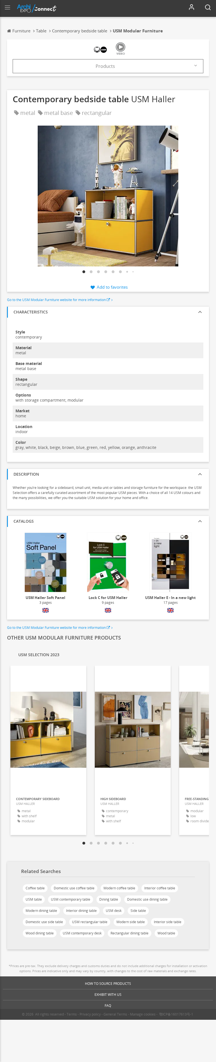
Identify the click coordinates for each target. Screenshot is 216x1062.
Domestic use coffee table (74, 888)
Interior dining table (81, 910)
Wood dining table (40, 933)
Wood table (166, 933)
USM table (34, 899)
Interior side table (167, 921)
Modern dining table (41, 910)
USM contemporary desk (82, 933)
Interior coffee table (159, 888)
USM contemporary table (70, 899)
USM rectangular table (89, 921)
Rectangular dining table (129, 933)
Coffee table (35, 888)
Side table (138, 910)
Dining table (108, 899)
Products (105, 66)
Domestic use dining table (147, 899)
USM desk (114, 910)
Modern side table (130, 921)
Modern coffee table (119, 888)
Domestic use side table (44, 921)
